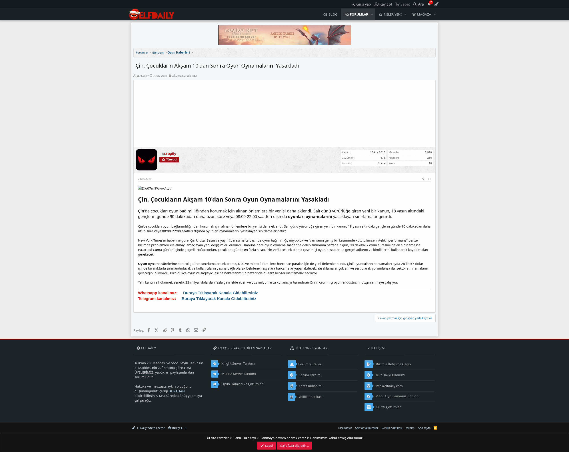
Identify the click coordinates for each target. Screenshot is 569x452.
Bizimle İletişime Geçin (393, 364)
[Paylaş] (423, 179)
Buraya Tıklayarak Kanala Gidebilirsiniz (220, 293)
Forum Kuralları (310, 364)
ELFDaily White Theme (150, 428)
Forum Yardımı (309, 375)
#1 (429, 179)
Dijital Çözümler (388, 407)
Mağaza (424, 14)
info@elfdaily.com (389, 386)
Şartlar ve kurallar (366, 428)
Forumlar (359, 14)
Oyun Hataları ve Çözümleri (242, 384)
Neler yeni (393, 14)
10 (430, 163)
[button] (372, 14)
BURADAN (177, 391)
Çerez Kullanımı (310, 386)
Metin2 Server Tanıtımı (238, 373)
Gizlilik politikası (392, 428)
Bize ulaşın (345, 428)
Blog (333, 14)
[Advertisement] (284, 113)
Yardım (410, 428)
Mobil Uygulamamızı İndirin (397, 396)
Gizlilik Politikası (309, 396)
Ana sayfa (424, 428)
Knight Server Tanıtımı (237, 363)
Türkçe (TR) (178, 428)
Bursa (381, 163)
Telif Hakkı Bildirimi (390, 375)
